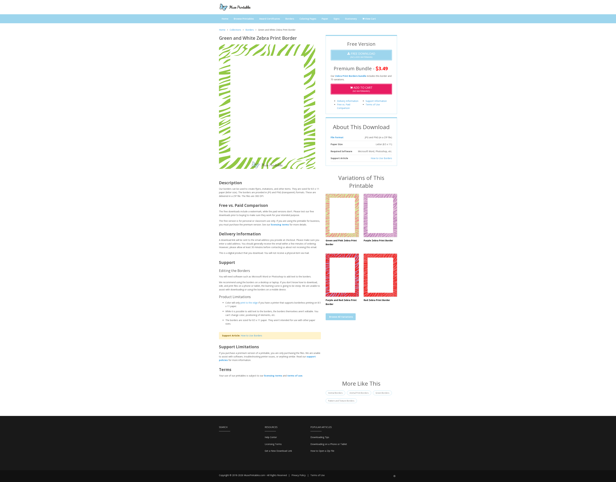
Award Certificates (269, 18)
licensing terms (280, 224)
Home (225, 18)
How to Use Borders (251, 335)
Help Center (271, 437)
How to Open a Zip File (322, 450)
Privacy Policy (298, 475)
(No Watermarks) (362, 89)
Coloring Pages (307, 18)
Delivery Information (347, 100)
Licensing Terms (273, 444)
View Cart (370, 18)
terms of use (294, 375)
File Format (337, 137)
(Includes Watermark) (362, 55)
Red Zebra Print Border (377, 300)
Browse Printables (244, 18)
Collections (235, 29)
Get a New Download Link (278, 450)
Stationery (351, 18)
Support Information (376, 100)
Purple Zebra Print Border (378, 240)
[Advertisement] (361, 352)
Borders (289, 18)
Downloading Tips (319, 437)
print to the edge (249, 302)
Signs (336, 18)
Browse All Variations (341, 316)
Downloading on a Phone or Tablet (328, 444)
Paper (325, 18)
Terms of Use (373, 104)
